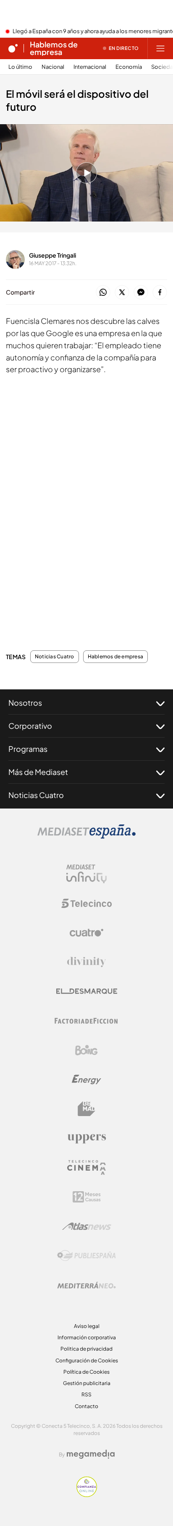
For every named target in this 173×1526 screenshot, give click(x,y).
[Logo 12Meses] (87, 1197)
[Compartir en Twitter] (122, 292)
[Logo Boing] (86, 1050)
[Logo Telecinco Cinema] (86, 1167)
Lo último (20, 67)
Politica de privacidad (86, 1349)
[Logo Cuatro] (86, 932)
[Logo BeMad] (86, 1108)
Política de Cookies (86, 1372)
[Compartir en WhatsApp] (103, 292)
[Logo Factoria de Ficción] (86, 1020)
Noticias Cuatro (54, 656)
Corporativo (30, 725)
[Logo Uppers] (86, 1138)
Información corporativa (87, 1337)
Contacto (86, 1406)
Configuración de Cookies (86, 1360)
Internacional (89, 67)
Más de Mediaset (38, 772)
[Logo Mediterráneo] (86, 1285)
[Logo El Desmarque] (86, 991)
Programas (27, 749)
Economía (128, 67)
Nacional (53, 67)
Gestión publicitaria (86, 1383)
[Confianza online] (86, 1494)
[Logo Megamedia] (91, 1454)
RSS (86, 1394)
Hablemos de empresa (54, 48)
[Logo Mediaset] (86, 836)
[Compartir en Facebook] (159, 292)
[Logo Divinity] (86, 962)
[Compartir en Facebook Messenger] (141, 292)
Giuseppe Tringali (52, 255)
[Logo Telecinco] (86, 903)
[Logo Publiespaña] (86, 1255)
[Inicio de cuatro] (13, 48)
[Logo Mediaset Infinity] (86, 873)
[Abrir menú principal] (160, 48)
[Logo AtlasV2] (86, 1226)
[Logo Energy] (86, 1079)
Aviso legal (87, 1326)
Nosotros (25, 702)
